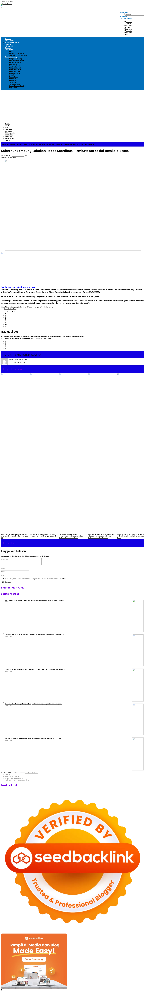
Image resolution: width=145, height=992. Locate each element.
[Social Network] (121, 20)
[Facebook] (5, 314)
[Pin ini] (5, 345)
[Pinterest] (5, 317)
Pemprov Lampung (34, 307)
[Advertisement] (72, 106)
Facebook (129, 22)
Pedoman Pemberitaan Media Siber (17, 780)
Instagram (129, 29)
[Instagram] (5, 321)
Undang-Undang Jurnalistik (14, 778)
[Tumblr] (5, 319)
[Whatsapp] (5, 349)
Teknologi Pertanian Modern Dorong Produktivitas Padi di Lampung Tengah (43, 535)
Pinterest (129, 25)
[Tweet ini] (5, 343)
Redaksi (8, 775)
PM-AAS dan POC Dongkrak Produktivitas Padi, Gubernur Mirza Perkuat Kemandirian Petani (71, 536)
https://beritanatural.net (17, 362)
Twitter (128, 24)
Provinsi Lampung (47, 307)
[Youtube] (6, 324)
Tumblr (128, 27)
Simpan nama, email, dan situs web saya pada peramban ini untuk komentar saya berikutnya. (35, 579)
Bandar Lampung (12, 307)
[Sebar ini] (5, 341)
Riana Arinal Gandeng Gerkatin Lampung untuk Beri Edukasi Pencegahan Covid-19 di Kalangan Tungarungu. (43, 336)
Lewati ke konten (7, 2)
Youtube (129, 33)
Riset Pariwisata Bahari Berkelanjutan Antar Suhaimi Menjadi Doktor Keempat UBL (14, 536)
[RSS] (5, 326)
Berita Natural (23, 307)
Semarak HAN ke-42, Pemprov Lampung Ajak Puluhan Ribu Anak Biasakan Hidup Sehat (130, 536)
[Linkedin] (5, 323)
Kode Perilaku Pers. (31, 773)
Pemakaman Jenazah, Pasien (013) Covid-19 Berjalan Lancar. (26, 338)
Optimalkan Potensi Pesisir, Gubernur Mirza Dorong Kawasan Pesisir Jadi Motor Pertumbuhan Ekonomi (101, 536)
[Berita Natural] (6, 4)
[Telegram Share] (5, 347)
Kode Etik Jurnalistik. (12, 776)
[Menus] (1, 6)
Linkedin (129, 31)
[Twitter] (5, 315)
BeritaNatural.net (31, 354)
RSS (127, 34)
